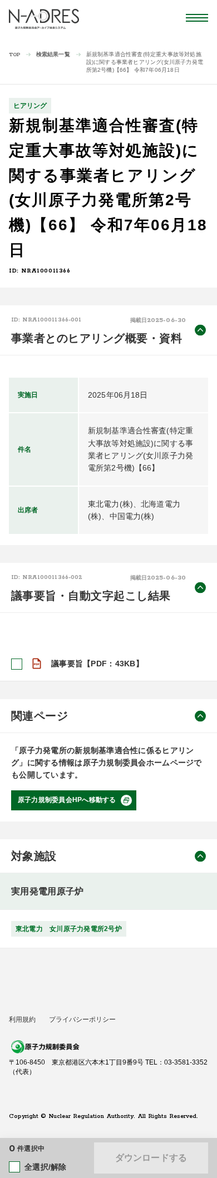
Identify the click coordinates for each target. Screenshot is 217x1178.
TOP (15, 55)
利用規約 (22, 1019)
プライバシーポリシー (82, 1019)
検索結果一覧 (53, 54)
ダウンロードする (151, 1157)
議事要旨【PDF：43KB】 (97, 663)
